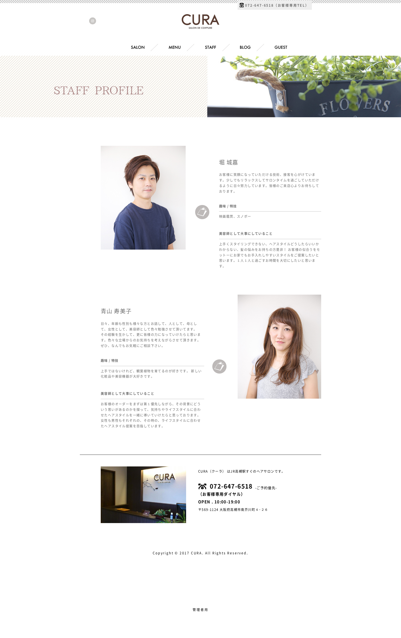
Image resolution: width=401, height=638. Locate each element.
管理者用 (200, 609)
